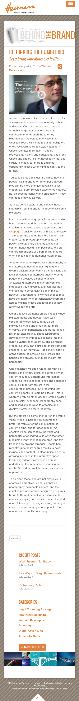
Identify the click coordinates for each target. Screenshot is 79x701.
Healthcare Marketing (33, 614)
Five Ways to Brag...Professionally (40, 573)
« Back (14, 538)
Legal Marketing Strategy (35, 609)
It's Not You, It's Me (31, 585)
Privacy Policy (39, 686)
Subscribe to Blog (32, 647)
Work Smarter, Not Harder (35, 561)
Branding (25, 625)
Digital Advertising (31, 630)
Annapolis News (29, 636)
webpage (14, 231)
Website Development (33, 620)
